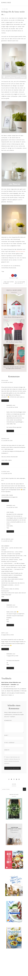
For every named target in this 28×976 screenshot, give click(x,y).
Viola (3, 380)
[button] (25, 2)
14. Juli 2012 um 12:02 (12, 606)
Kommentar (8, 720)
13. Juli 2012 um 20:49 (12, 407)
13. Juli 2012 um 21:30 (6, 440)
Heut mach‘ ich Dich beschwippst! (8, 282)
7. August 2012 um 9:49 (12, 655)
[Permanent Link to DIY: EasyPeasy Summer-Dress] (14, 339)
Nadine (3, 438)
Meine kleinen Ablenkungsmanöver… (14, 317)
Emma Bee (6, 2)
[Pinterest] (14, 779)
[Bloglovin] (11, 779)
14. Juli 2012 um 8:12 (6, 473)
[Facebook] (9, 779)
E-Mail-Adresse (9, 742)
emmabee (9, 405)
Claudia (3, 471)
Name (6, 735)
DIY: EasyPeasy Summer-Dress (14, 342)
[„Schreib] (19, 779)
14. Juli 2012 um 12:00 (12, 507)
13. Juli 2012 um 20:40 (7, 382)
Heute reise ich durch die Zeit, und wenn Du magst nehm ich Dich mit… (14, 367)
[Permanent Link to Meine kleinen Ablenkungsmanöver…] (14, 314)
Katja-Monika (5, 539)
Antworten (5, 400)
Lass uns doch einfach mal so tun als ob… (20, 282)
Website (6, 749)
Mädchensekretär (20, 251)
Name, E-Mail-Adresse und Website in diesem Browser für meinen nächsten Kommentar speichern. (12, 760)
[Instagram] (16, 779)
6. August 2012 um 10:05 (7, 634)
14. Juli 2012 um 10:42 (6, 541)
